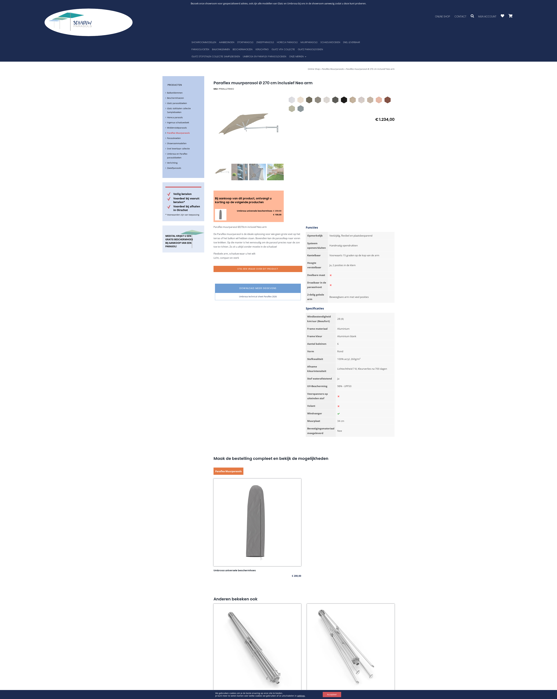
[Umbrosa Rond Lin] (361, 100)
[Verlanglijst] (502, 16)
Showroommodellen (177, 143)
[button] (472, 16)
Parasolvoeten (174, 138)
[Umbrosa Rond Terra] (387, 100)
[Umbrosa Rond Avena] (370, 100)
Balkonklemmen (175, 92)
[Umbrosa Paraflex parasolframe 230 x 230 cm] (257, 605)
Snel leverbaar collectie (178, 148)
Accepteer (332, 694)
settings (301, 696)
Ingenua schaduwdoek (178, 122)
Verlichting (172, 162)
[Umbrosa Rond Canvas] (300, 100)
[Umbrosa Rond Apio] (291, 108)
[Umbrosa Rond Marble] (326, 100)
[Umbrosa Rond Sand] (352, 100)
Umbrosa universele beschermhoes (254, 210)
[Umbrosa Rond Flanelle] (335, 100)
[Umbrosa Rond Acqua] (300, 108)
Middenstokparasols (177, 127)
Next (282, 127)
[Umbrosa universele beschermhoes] (257, 480)
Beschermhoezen (175, 98)
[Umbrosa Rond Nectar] (379, 100)
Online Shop (314, 69)
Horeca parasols (175, 117)
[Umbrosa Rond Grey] (318, 100)
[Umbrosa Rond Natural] (291, 100)
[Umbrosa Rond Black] (344, 100)
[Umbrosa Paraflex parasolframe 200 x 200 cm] (351, 605)
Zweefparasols (174, 168)
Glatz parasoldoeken (177, 103)
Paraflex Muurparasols (333, 69)
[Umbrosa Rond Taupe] (309, 100)
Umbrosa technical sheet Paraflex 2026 (258, 296)
